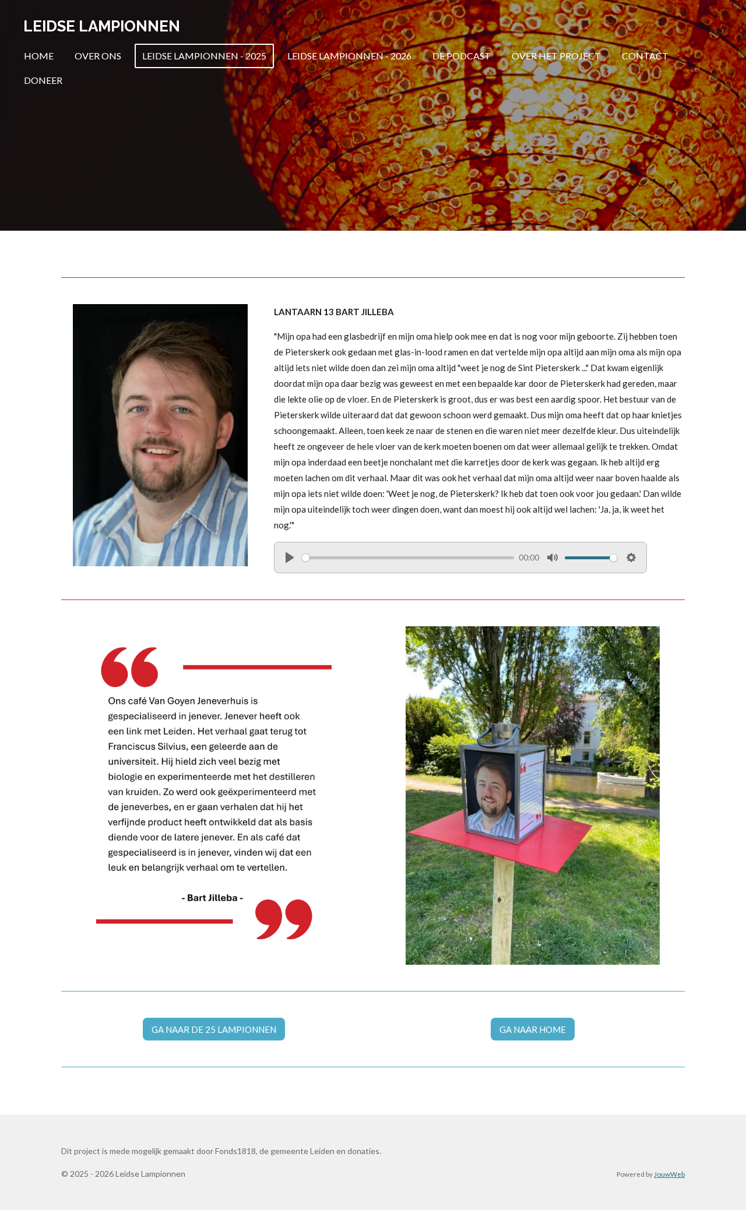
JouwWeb (669, 1174)
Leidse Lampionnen (101, 26)
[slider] (408, 557)
